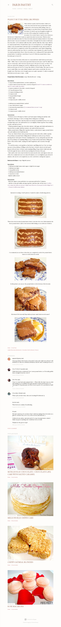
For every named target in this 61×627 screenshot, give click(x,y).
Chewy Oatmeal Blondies (20, 562)
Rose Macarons (16, 606)
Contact (20, 8)
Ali (13, 411)
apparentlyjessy (16, 358)
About (30, 8)
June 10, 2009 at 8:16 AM (18, 397)
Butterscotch (19, 350)
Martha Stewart (31, 350)
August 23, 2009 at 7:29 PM (18, 407)
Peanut (36, 350)
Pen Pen (14, 379)
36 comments (14, 520)
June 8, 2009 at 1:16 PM (17, 364)
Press (25, 8)
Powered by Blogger (31, 619)
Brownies (13, 350)
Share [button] (9, 347)
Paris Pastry (21, 5)
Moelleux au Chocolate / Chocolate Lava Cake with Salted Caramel (29, 473)
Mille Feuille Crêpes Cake (20, 518)
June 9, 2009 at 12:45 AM (18, 388)
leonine (14, 402)
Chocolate (24, 350)
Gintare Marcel (34, 622)
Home (14, 8)
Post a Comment (12, 428)
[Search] (52, 4)
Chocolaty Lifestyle (17, 393)
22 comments (14, 565)
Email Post (13, 347)
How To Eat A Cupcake (18, 369)
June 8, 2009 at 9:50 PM (18, 375)
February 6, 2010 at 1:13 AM (18, 424)
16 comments (14, 477)
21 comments (14, 609)
